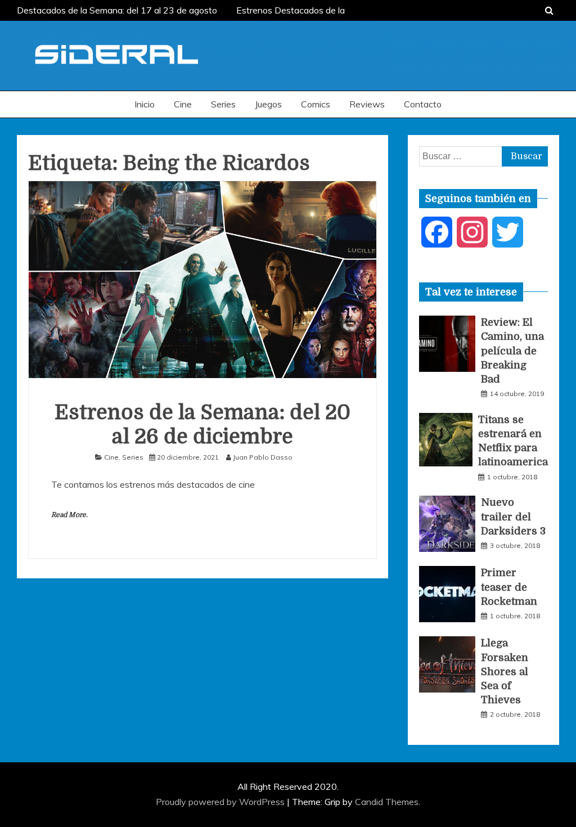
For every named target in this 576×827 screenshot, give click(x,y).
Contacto (423, 104)
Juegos (268, 104)
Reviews (367, 104)
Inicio (144, 104)
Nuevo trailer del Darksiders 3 (513, 516)
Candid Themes (386, 801)
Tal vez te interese (471, 292)
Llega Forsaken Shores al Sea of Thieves (504, 671)
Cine (183, 104)
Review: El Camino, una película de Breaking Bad (512, 351)
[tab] (471, 292)
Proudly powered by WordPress (221, 801)
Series (223, 104)
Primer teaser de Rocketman (509, 586)
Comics (315, 104)
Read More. (69, 515)
